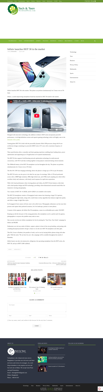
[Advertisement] (51, 27)
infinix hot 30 (17, 249)
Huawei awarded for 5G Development (56, 366)
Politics (33, 1)
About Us (72, 82)
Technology (10, 1)
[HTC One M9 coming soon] (56, 279)
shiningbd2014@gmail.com (19, 372)
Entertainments (74, 77)
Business (39, 1)
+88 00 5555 (15, 377)
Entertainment (22, 1)
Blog (60, 1)
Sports (28, 1)
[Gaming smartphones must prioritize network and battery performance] (42, 359)
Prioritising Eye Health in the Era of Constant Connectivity (56, 348)
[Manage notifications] (99, 388)
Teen (16, 1)
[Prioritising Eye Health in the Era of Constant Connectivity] (42, 350)
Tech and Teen (14, 51)
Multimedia (49, 1)
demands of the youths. (13, 139)
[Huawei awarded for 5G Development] (42, 369)
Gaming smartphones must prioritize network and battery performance (56, 358)
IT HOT (55, 1)
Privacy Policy (74, 65)
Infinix (10, 249)
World (44, 1)
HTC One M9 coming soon (56, 287)
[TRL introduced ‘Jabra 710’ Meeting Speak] (37, 279)
